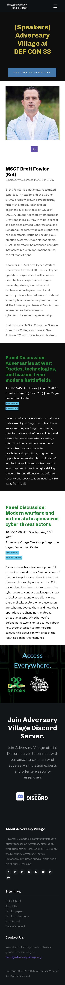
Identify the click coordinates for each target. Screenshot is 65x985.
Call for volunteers (17, 916)
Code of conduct (15, 926)
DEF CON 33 (13, 901)
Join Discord (32, 797)
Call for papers (15, 911)
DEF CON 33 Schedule (32, 72)
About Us (11, 906)
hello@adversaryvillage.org (23, 957)
